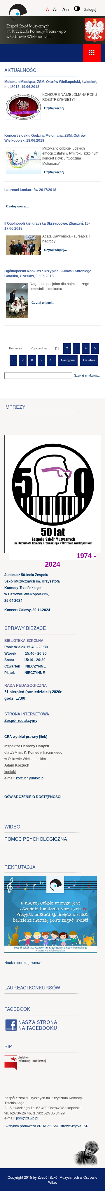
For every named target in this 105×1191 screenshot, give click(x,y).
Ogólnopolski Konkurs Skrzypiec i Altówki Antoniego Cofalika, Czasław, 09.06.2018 (47, 273)
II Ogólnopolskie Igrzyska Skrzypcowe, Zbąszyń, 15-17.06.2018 (47, 225)
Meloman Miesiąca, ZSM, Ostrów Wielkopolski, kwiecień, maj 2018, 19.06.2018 (50, 84)
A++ (66, 9)
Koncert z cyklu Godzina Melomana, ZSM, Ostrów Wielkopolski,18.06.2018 (44, 138)
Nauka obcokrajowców (22, 963)
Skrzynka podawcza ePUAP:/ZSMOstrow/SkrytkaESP (46, 1126)
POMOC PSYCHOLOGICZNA (35, 839)
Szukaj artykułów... (87, 375)
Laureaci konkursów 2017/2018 (30, 190)
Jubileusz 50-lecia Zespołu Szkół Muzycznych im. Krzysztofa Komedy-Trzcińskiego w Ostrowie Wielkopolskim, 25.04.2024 (32, 588)
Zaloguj (90, 9)
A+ (55, 9)
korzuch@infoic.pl (30, 778)
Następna (68, 360)
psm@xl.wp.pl (27, 1118)
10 (51, 360)
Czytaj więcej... (55, 108)
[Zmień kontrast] (77, 8)
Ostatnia (89, 360)
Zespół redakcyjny (20, 720)
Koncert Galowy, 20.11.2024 (27, 610)
